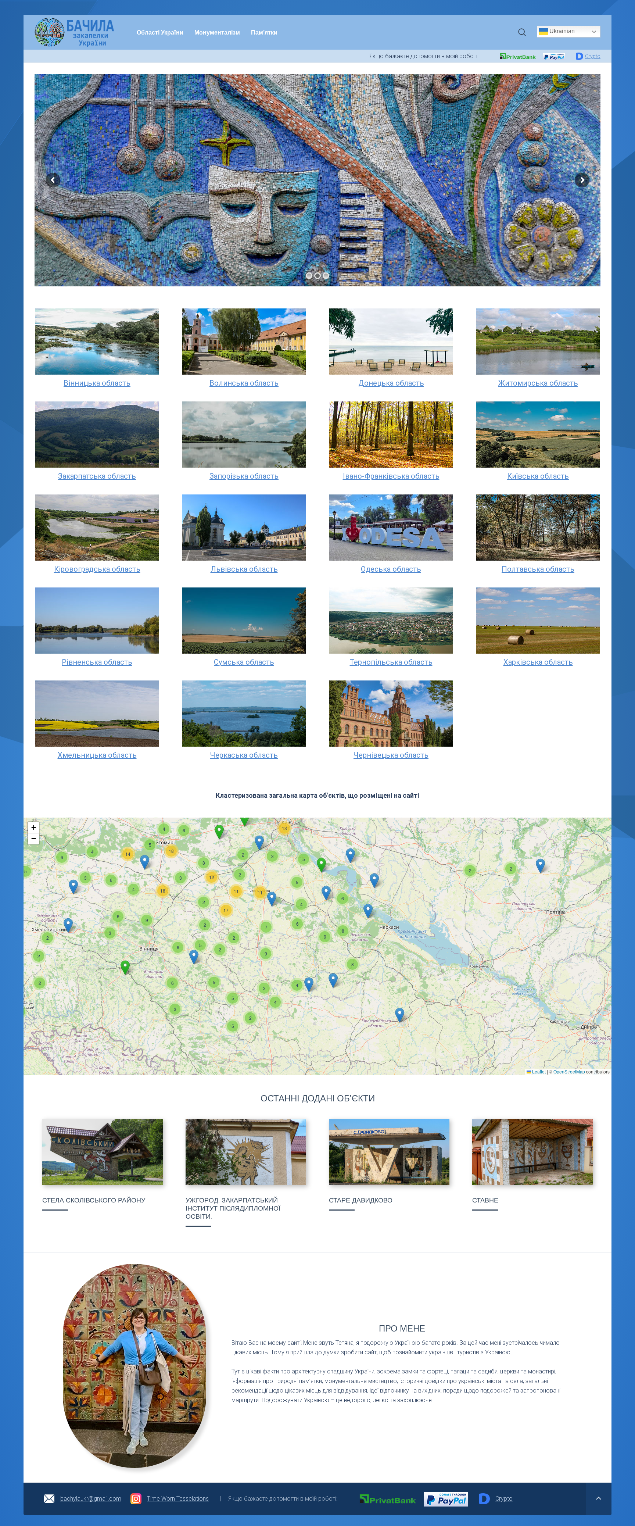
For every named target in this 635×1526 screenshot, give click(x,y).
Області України (160, 32)
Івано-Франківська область (391, 476)
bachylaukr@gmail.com (90, 1498)
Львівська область (244, 569)
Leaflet (538, 1071)
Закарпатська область (97, 476)
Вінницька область (97, 383)
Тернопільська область (391, 662)
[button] (470, 870)
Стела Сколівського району (93, 1200)
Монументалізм (217, 32)
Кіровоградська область (97, 569)
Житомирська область (538, 383)
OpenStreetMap (569, 1071)
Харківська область (538, 662)
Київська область (538, 476)
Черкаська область (244, 755)
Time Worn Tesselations (178, 1498)
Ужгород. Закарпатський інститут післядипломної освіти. (233, 1208)
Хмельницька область (97, 755)
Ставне (485, 1200)
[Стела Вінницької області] (102, 1152)
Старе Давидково (360, 1200)
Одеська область (391, 569)
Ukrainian (561, 31)
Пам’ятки (264, 32)
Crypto (592, 56)
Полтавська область (538, 569)
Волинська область (244, 383)
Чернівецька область (391, 755)
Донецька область (391, 383)
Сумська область (244, 662)
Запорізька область (244, 476)
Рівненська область (97, 662)
